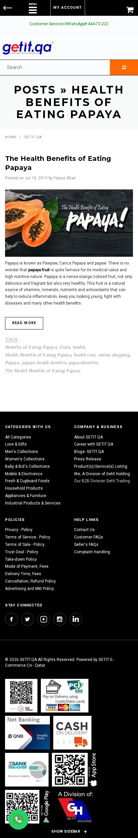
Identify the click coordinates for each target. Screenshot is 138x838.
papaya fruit (39, 270)
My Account (67, 7)
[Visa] (64, 695)
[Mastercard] (27, 732)
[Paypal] (21, 695)
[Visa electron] (27, 769)
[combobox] (55, 67)
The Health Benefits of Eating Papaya (42, 370)
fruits (64, 347)
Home (10, 137)
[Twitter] (27, 619)
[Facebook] (11, 619)
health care (84, 354)
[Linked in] (76, 619)
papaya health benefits (44, 362)
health (79, 347)
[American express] (72, 732)
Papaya (12, 362)
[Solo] (28, 806)
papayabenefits (83, 362)
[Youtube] (44, 619)
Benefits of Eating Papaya (31, 347)
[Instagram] (60, 619)
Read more (24, 323)
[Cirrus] (75, 806)
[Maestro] (75, 769)
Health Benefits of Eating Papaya (38, 354)
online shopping (114, 354)
